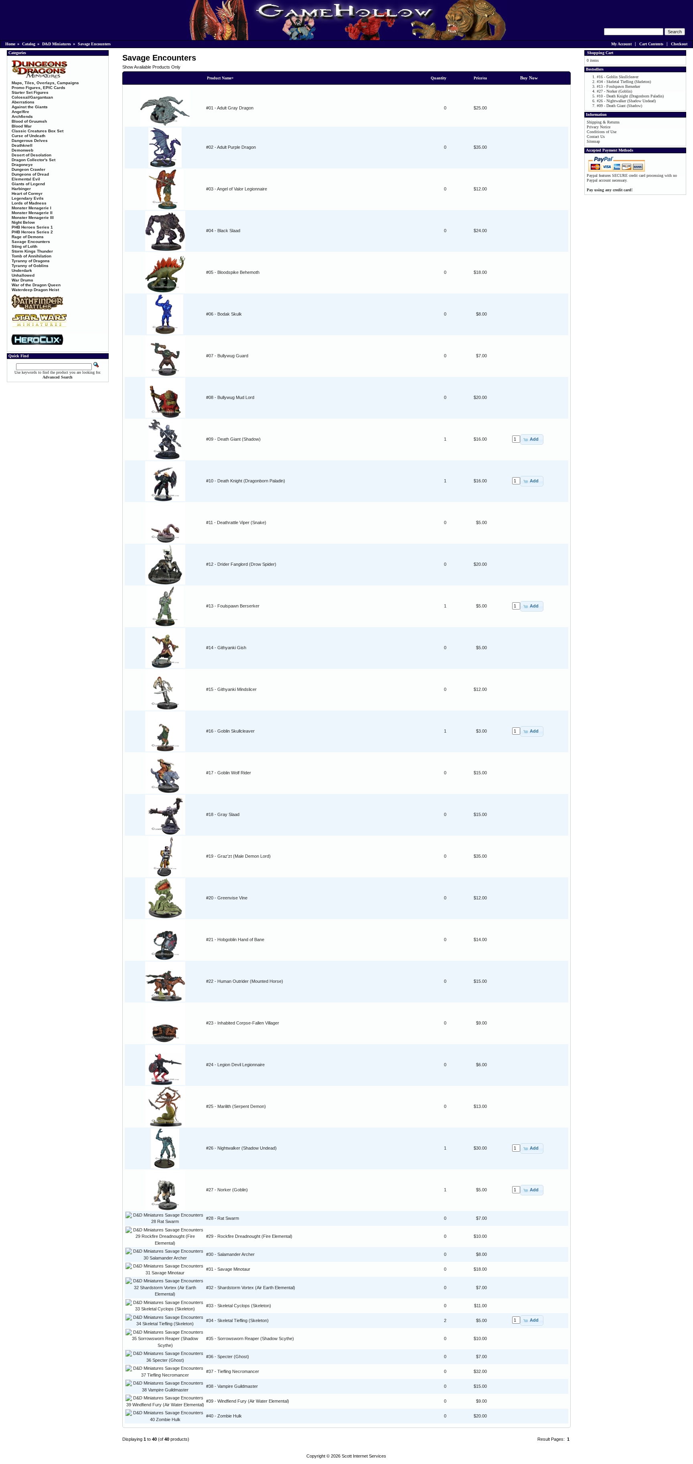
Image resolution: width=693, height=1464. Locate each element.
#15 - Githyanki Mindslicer (231, 689)
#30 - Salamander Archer (230, 1254)
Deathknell (22, 145)
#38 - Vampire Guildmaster (232, 1386)
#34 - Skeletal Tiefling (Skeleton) (237, 1320)
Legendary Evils (28, 198)
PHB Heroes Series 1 (32, 227)
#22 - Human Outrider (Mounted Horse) (244, 981)
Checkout (679, 44)
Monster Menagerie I (31, 208)
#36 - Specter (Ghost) (227, 1356)
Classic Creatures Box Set (37, 131)
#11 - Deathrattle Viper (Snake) (236, 522)
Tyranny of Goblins (30, 265)
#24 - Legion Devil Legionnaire (235, 1064)
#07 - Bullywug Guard (227, 355)
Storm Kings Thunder (32, 251)
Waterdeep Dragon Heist (35, 290)
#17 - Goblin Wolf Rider (228, 772)
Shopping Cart (600, 53)
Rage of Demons (28, 237)
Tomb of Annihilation (31, 256)
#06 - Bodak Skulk (224, 314)
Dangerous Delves (30, 140)
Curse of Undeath (28, 136)
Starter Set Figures (30, 92)
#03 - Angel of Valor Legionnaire (236, 188)
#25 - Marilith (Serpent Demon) (236, 1106)
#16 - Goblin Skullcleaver (230, 731)
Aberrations (23, 102)
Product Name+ (220, 78)
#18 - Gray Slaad (222, 814)
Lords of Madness (29, 203)
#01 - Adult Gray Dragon (229, 107)
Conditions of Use (601, 132)
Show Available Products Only (151, 67)
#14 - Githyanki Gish (226, 647)
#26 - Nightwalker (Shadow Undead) (241, 1148)
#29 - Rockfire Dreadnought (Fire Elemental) (249, 1236)
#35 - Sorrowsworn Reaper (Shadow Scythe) (250, 1338)
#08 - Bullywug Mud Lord (230, 397)
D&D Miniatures (56, 44)
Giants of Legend (28, 184)
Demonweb (22, 150)
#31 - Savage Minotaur (228, 1269)
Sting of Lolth (24, 246)
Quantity (438, 78)
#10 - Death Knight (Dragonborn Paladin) (245, 480)
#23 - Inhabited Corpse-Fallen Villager (242, 1023)
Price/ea (480, 78)
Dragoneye (22, 164)
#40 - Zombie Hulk (224, 1415)
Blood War (22, 126)
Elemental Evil (26, 179)
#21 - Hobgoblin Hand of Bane (235, 939)
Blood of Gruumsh (29, 121)
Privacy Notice (598, 127)
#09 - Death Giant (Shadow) (233, 439)
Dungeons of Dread (30, 174)
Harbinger (21, 188)
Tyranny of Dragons (31, 261)
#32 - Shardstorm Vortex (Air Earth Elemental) (250, 1287)
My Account (621, 44)
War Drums (22, 280)
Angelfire (20, 111)
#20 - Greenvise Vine (226, 897)
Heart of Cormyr (27, 193)
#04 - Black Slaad (223, 230)
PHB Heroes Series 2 (32, 232)
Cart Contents (651, 44)
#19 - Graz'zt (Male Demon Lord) (238, 856)
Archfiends (22, 116)
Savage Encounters (94, 44)
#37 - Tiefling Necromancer (232, 1371)
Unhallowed (23, 275)
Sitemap (593, 141)
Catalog (28, 44)
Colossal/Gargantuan (32, 97)
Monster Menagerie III (33, 217)
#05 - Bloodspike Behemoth (232, 272)
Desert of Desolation (31, 155)
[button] (531, 439)
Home (10, 44)
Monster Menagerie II (32, 213)
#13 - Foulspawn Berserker (232, 605)
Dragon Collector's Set (33, 160)
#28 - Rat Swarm (222, 1218)
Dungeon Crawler (28, 169)
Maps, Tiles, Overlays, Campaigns (45, 83)
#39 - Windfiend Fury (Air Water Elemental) (247, 1401)
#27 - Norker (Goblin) (227, 1189)
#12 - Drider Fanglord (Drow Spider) (241, 564)
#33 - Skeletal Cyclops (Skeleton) (238, 1305)
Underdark (22, 270)
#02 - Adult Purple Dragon (231, 147)
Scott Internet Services (364, 1456)
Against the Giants (30, 107)
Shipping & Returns (603, 122)
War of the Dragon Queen (36, 285)
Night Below (23, 222)
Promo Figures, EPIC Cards (38, 87)
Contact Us (596, 136)
